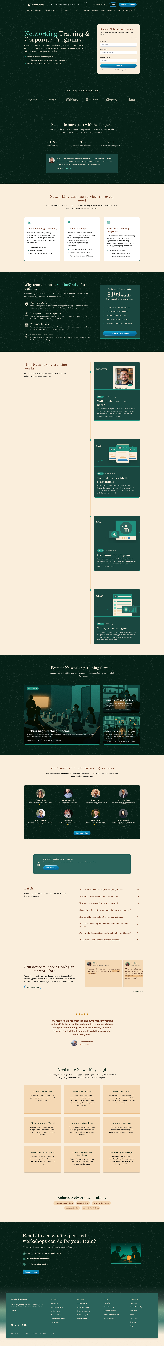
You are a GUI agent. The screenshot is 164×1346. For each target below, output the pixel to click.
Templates (133, 1322)
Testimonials (55, 1322)
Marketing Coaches (108, 10)
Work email (103, 49)
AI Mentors (77, 10)
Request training (33, 987)
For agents (51, 1334)
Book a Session (55, 1311)
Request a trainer (82, 833)
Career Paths (134, 1318)
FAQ (12, 1334)
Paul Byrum (70, 168)
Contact (13, 1310)
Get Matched (55, 1303)
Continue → (118, 65)
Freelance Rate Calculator (112, 1314)
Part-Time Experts (83, 1315)
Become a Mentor (56, 1315)
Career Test (107, 1303)
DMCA (44, 1334)
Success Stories (82, 1303)
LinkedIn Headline (109, 1318)
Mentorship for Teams (58, 1318)
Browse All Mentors (57, 1307)
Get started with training (120, 333)
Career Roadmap (109, 1307)
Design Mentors (50, 10)
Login (113, 5)
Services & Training (83, 1307)
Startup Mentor (65, 10)
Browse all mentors (128, 5)
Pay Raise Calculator (110, 1310)
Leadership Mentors (125, 10)
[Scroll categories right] (135, 10)
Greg (128, 969)
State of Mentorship (136, 1307)
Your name (103, 41)
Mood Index (133, 1310)
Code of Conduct (36, 1334)
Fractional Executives (84, 1311)
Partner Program (82, 1318)
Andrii (90, 969)
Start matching (51, 868)
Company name (105, 57)
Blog (131, 1326)
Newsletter (133, 1303)
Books (132, 1314)
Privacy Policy (25, 1334)
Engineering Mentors (34, 10)
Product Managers (91, 10)
